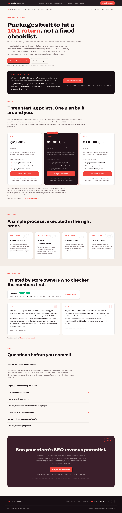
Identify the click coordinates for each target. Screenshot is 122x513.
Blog (76, 3)
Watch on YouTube (99, 501)
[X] (113, 501)
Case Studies (58, 3)
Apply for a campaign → (30, 198)
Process (49, 3)
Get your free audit (24, 174)
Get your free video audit (18, 61)
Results (41, 3)
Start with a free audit (73, 81)
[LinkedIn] (108, 501)
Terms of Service (82, 501)
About (83, 3)
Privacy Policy (70, 501)
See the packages (39, 61)
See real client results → (28, 338)
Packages (69, 3)
